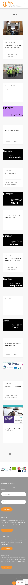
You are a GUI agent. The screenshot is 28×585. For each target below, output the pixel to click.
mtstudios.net (14, 578)
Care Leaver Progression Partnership (13, 576)
